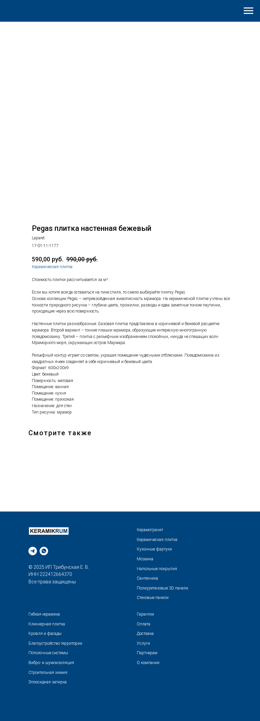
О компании (148, 662)
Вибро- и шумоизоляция (51, 662)
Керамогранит (150, 529)
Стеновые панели (153, 597)
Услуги (143, 643)
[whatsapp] (44, 551)
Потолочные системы (48, 652)
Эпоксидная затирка (47, 682)
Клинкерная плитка (46, 624)
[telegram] (32, 551)
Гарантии (145, 614)
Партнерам (147, 652)
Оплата (143, 624)
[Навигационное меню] (248, 10)
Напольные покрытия (157, 568)
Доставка (145, 633)
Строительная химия (47, 672)
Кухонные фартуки (154, 549)
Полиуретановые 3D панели (162, 588)
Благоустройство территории (55, 643)
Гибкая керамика (44, 614)
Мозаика (145, 559)
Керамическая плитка (52, 266)
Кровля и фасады (45, 633)
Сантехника (147, 578)
